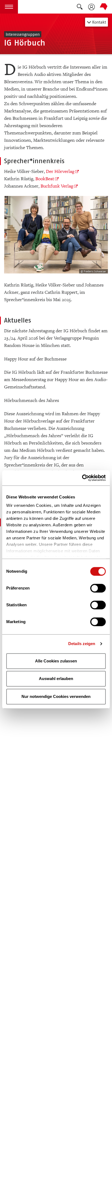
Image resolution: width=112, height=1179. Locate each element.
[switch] (98, 588)
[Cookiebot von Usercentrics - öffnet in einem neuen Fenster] (82, 477)
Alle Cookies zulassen (56, 661)
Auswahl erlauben (56, 678)
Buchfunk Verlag (57, 186)
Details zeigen (81, 643)
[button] (9, 7)
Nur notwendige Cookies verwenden (56, 696)
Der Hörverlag (60, 171)
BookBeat (44, 179)
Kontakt (98, 22)
